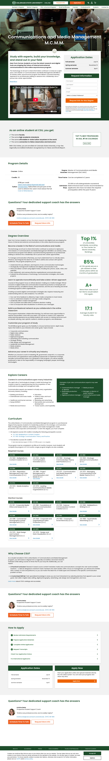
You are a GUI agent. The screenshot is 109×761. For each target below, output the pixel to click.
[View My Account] (92, 3)
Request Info (61, 3)
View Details (12, 464)
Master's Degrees (32, 7)
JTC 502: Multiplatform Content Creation (26, 434)
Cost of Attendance (25, 191)
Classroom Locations (90, 748)
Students (96, 7)
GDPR (18, 759)
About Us (15, 748)
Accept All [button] (92, 753)
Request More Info (42, 223)
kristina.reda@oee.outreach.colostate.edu (30, 218)
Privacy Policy (86, 110)
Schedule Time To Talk (19, 223)
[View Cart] (95, 3)
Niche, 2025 (87, 143)
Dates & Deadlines (53, 748)
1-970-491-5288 (80, 108)
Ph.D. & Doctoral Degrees (48, 7)
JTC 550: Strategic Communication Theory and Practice (31, 436)
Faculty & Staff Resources (71, 748)
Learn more (12, 581)
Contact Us (105, 7)
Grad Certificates (64, 7)
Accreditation (27, 748)
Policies (40, 748)
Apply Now (77, 3)
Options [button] (92, 758)
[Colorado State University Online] (31, 3)
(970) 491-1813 (49, 218)
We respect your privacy (88, 108)
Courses (75, 7)
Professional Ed (85, 7)
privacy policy (29, 759)
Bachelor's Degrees (18, 7)
